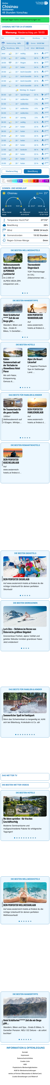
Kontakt (25, 1052)
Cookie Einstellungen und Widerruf (25, 1077)
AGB (25, 1064)
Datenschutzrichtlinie (25, 1058)
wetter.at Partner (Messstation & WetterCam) (25, 1073)
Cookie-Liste (25, 1061)
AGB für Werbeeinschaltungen (25, 1070)
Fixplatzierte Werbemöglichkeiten (25, 1067)
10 (35, 837)
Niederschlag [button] (12, 171)
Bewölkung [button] (33, 171)
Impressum (25, 1055)
